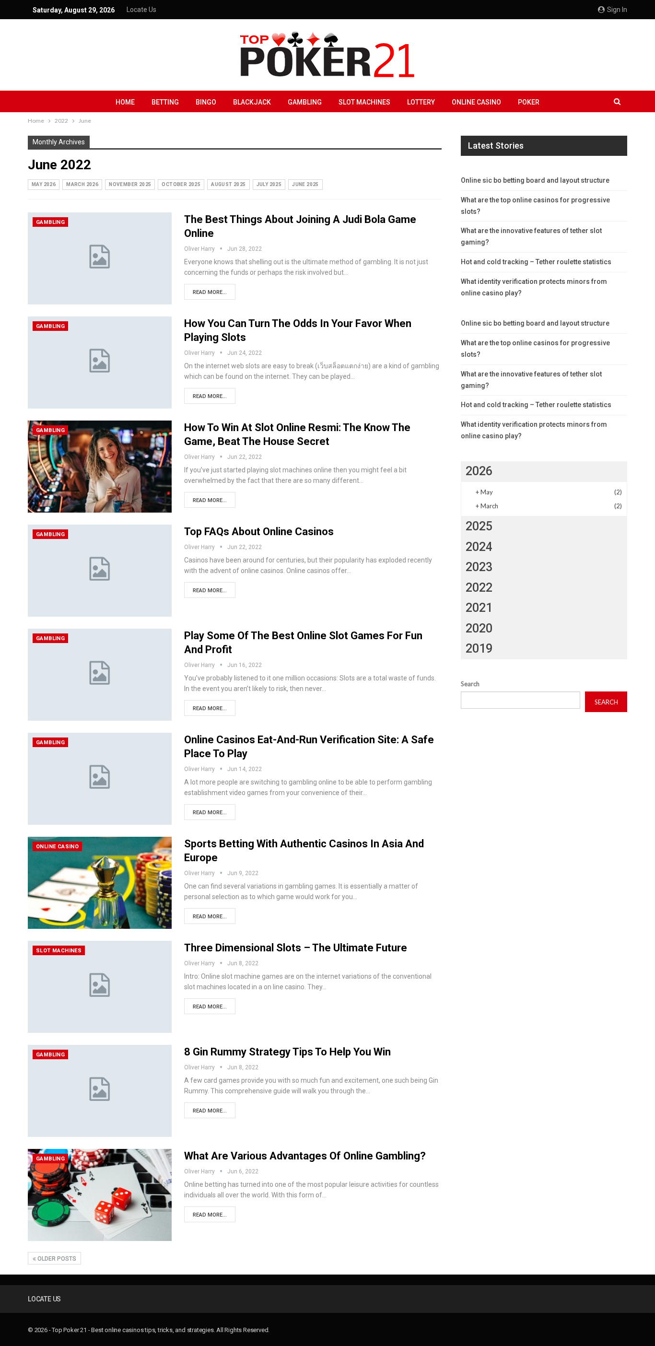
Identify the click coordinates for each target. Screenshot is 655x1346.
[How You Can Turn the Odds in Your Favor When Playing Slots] (100, 362)
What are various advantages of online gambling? (305, 1156)
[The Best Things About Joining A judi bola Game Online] (100, 258)
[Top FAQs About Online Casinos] (100, 571)
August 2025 (228, 184)
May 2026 (44, 184)
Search (470, 684)
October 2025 (181, 184)
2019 (479, 648)
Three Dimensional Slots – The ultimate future (295, 948)
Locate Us (141, 9)
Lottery (421, 102)
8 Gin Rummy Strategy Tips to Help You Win (287, 1052)
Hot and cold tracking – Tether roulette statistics (536, 262)
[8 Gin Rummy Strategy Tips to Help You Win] (100, 1091)
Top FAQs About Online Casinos (259, 532)
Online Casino (476, 102)
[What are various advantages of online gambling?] (100, 1195)
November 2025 (130, 184)
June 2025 (305, 184)
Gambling (305, 102)
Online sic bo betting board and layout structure (535, 180)
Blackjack (252, 102)
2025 (479, 526)
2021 (479, 608)
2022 (479, 588)
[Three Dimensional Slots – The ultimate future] (100, 987)
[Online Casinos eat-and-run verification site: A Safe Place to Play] (100, 779)
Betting (165, 102)
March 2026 (82, 184)
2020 (479, 628)
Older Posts (56, 1258)
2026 (479, 471)
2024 (479, 547)
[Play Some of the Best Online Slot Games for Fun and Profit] (100, 675)
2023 (479, 567)
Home (125, 102)
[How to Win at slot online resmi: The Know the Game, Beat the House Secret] (100, 467)
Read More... (210, 292)
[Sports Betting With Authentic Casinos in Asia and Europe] (100, 883)
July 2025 (269, 184)
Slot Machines (364, 102)
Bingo (206, 102)
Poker (528, 102)
